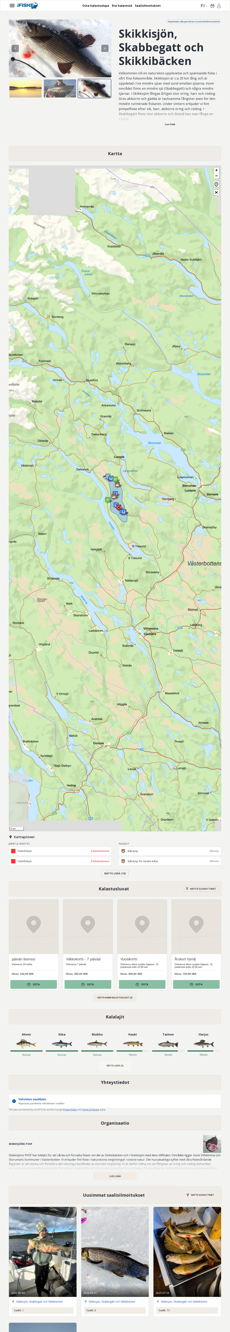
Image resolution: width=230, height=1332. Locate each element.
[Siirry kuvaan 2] (60, 88)
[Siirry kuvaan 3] (94, 88)
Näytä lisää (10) (115, 873)
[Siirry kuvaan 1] (25, 88)
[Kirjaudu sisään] (219, 6)
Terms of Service (90, 1109)
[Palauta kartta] (216, 184)
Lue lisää (170, 124)
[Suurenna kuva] (60, 48)
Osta (36, 984)
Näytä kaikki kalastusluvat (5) (115, 997)
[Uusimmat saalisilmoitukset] (115, 1195)
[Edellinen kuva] (15, 48)
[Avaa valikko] (12, 5)
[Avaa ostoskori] (212, 6)
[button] (111, 478)
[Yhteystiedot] (115, 1082)
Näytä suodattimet (203, 888)
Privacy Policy (70, 1109)
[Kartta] (115, 153)
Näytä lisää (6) (115, 1065)
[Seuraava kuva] (105, 48)
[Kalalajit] (115, 1017)
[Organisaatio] (115, 1123)
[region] (60, 48)
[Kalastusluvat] (115, 888)
